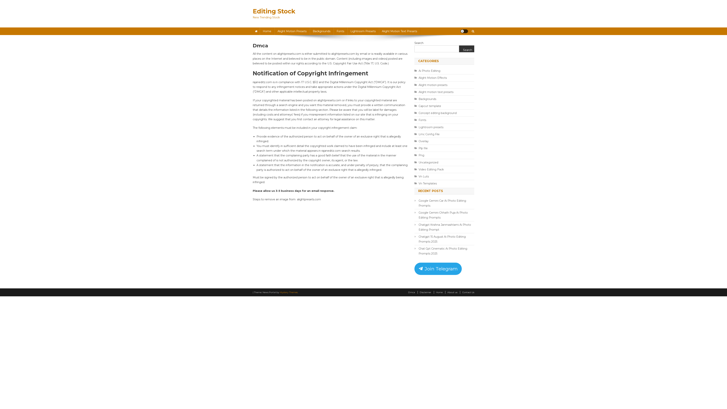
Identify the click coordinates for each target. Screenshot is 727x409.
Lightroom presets (363, 31)
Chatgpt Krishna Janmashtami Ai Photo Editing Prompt (445, 227)
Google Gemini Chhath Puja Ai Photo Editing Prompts (443, 215)
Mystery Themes (289, 292)
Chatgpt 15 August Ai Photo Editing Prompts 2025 (442, 239)
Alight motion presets (292, 31)
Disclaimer (425, 292)
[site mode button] (464, 31)
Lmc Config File (429, 134)
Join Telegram (440, 269)
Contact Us (468, 292)
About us (452, 292)
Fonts (340, 31)
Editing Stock (274, 11)
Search (419, 43)
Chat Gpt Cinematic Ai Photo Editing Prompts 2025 (443, 251)
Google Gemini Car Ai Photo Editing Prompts (442, 203)
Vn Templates (428, 183)
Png (421, 155)
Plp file (423, 148)
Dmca (411, 292)
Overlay (424, 141)
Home (267, 31)
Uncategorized (428, 162)
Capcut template (430, 106)
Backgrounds (321, 31)
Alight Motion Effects (433, 78)
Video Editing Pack (431, 169)
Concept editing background (438, 113)
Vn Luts (424, 176)
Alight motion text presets (399, 31)
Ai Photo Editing (429, 71)
